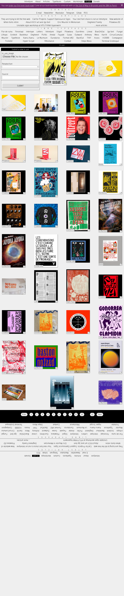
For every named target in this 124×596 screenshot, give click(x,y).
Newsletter (48, 13)
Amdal (52, 35)
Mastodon (60, 13)
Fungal (120, 32)
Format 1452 (68, 38)
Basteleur (24, 35)
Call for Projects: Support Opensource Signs (51, 19)
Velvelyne (50, 32)
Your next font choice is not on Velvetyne (90, 19)
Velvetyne (28, 2)
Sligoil (59, 32)
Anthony (88, 35)
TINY (89, 38)
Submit (20, 86)
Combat (67, 41)
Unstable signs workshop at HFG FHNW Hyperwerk (39, 25)
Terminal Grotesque (110, 41)
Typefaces (57, 2)
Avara (96, 38)
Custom (67, 2)
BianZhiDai (100, 32)
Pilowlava (69, 32)
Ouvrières (80, 32)
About (37, 2)
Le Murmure (42, 38)
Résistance (49, 41)
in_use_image (8, 53)
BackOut (80, 38)
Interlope (30, 32)
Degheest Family (94, 22)
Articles (46, 2)
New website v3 (116, 19)
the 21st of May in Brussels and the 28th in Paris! (96, 6)
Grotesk (13, 35)
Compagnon (117, 38)
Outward (78, 35)
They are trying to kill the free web (15, 19)
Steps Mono (86, 41)
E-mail (39, 13)
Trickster (9, 41)
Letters (40, 32)
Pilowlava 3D (114, 22)
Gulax (69, 35)
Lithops (4, 35)
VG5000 (105, 38)
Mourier (5, 38)
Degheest (35, 35)
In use (88, 2)
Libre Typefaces (63, 28)
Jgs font (110, 32)
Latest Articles (63, 16)
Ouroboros (55, 38)
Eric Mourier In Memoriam (69, 22)
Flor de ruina (6, 32)
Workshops (78, 2)
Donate (96, 2)
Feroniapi (19, 32)
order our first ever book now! (21, 6)
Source (5, 74)
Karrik (104, 35)
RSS (86, 13)
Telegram (70, 13)
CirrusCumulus (116, 35)
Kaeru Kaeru (28, 38)
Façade (61, 35)
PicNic (44, 35)
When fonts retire (11, 22)
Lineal (89, 32)
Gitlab (79, 13)
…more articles (100, 25)
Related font (7, 64)
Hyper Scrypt (28, 41)
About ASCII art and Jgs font (38, 22)
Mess (97, 35)
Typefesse (15, 38)
